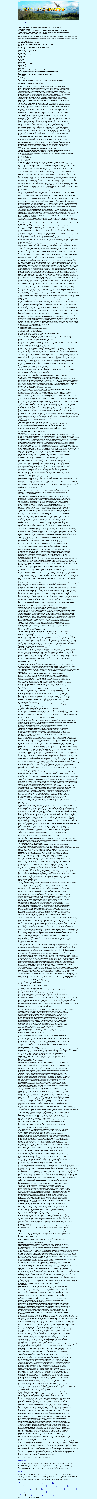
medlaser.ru (22, 1460)
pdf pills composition (48, 8)
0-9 (68, 1495)
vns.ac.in (21, 1471)
